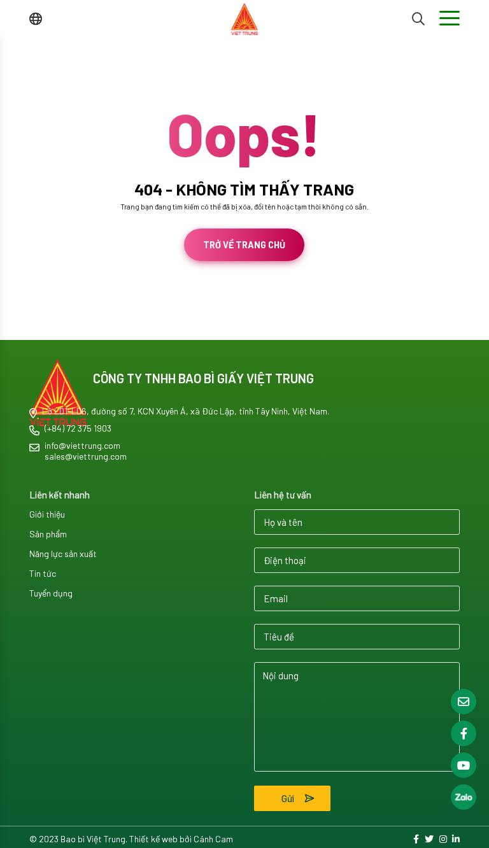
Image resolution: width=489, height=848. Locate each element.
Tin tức (42, 573)
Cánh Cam (70, 328)
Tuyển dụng (51, 593)
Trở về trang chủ (244, 244)
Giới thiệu (47, 514)
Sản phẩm (48, 533)
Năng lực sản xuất (63, 553)
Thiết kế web (20, 328)
